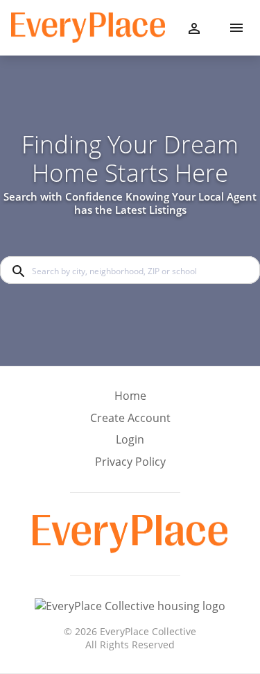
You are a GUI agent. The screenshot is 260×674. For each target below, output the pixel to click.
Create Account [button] (130, 418)
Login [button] (130, 439)
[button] (130, 443)
